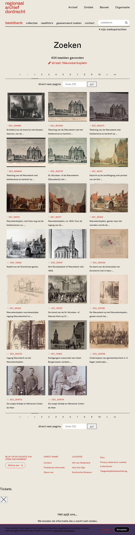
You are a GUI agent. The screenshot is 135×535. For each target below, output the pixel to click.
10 (99, 74)
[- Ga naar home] (24, 7)
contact (89, 23)
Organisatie (122, 7)
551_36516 (14, 217)
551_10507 (56, 308)
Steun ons (48, 472)
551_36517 (55, 217)
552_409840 (15, 171)
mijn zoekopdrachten (113, 29)
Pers (102, 457)
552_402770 (56, 171)
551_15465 (56, 353)
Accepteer (122, 529)
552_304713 (16, 399)
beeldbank (14, 23)
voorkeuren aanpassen (64, 530)
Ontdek (88, 7)
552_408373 (98, 125)
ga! (92, 84)
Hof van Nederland (81, 462)
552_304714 (58, 399)
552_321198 (99, 308)
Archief (72, 7)
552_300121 (16, 353)
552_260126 (99, 262)
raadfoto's (47, 23)
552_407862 (56, 125)
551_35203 (15, 308)
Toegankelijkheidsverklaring (113, 471)
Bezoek (104, 7)
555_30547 (56, 262)
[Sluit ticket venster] (3, 499)
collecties (32, 23)
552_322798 (99, 353)
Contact (48, 462)
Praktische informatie (54, 467)
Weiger (106, 529)
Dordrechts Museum (82, 472)
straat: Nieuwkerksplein (69, 63)
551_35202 (97, 217)
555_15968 (15, 262)
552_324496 (15, 125)
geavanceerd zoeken (69, 23)
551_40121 (97, 171)
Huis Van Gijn (78, 467)
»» (115, 74)
